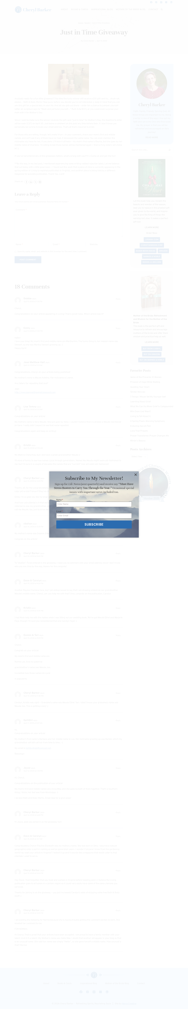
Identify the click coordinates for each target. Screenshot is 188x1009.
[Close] (135, 474)
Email (59, 511)
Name (59, 500)
